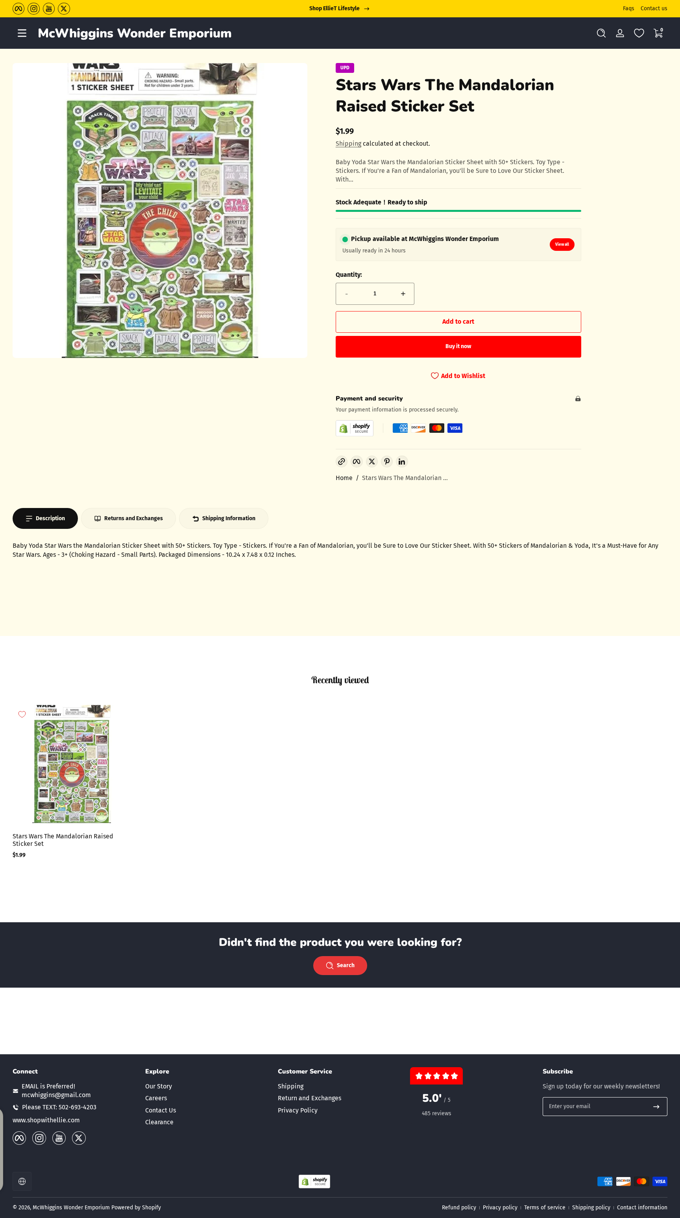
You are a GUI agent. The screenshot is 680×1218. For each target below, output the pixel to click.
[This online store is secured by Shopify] (354, 428)
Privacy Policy (298, 1110)
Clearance (159, 1122)
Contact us (654, 8)
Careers (156, 1098)
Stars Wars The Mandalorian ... (405, 478)
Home (344, 478)
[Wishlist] (639, 33)
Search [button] (346, 965)
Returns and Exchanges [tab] (133, 518)
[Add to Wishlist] (22, 714)
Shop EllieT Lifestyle (334, 8)
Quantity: (349, 274)
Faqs (628, 8)
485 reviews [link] (436, 1113)
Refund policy (459, 1207)
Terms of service (544, 1207)
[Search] (601, 33)
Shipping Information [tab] (228, 518)
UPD (344, 67)
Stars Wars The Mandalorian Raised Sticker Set (63, 839)
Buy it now (458, 346)
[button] (601, 33)
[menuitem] (207, 1086)
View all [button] (562, 244)
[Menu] (22, 33)
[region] (340, 9)
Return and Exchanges (309, 1098)
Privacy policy (500, 1207)
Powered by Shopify (136, 1207)
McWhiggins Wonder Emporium (72, 1207)
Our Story (158, 1086)
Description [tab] (50, 518)
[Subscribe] (656, 1106)
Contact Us (160, 1110)
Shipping (348, 143)
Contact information (642, 1207)
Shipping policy (591, 1207)
